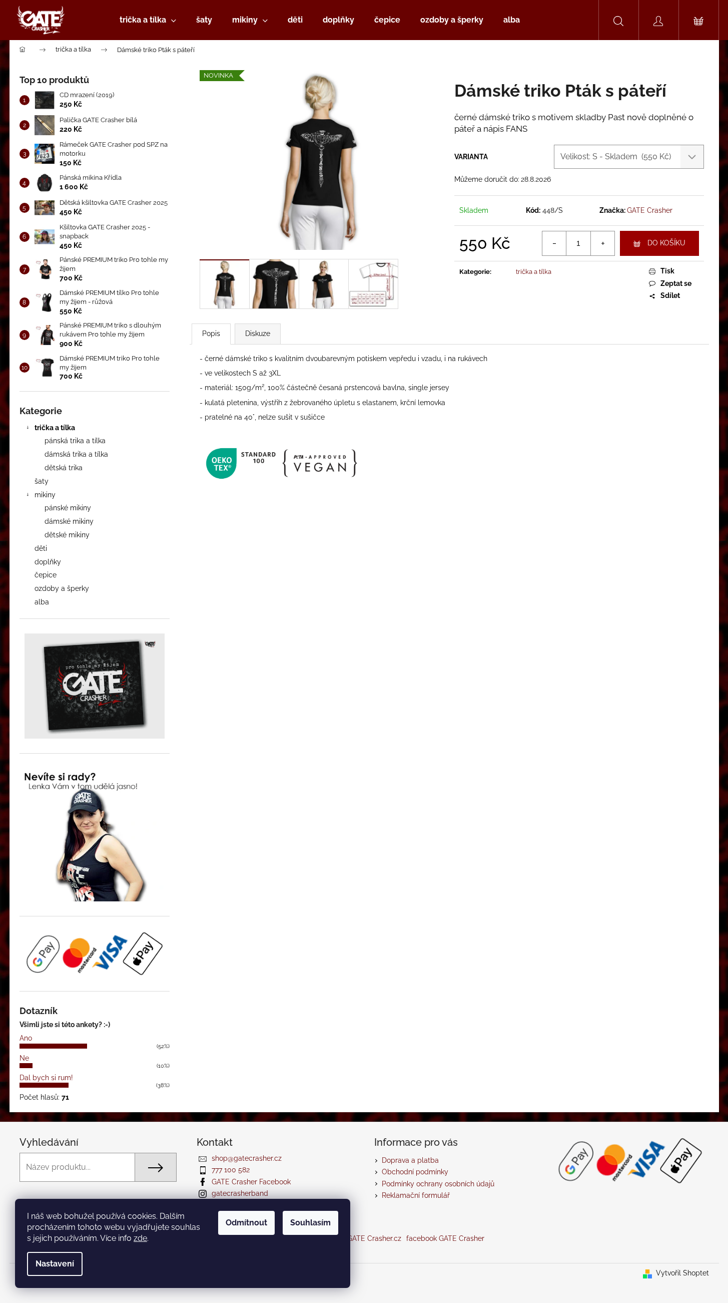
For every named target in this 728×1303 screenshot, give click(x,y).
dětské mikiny (67, 535)
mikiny (45, 495)
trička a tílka (55, 428)
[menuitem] (148, 20)
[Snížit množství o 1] (554, 243)
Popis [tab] (211, 334)
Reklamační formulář (416, 1195)
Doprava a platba (410, 1160)
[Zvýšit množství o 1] (602, 243)
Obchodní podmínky (415, 1172)
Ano (26, 1038)
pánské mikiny (68, 508)
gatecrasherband (240, 1193)
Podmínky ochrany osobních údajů (438, 1184)
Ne (24, 1058)
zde (140, 1238)
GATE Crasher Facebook (251, 1182)
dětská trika (64, 468)
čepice (46, 575)
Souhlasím (310, 1222)
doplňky (48, 562)
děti (41, 548)
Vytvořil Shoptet (682, 1273)
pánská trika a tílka (75, 441)
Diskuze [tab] (257, 334)
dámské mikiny (69, 521)
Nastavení (55, 1263)
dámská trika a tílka (76, 454)
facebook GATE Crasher (445, 1238)
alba (42, 602)
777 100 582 (231, 1170)
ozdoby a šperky (62, 588)
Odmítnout (246, 1222)
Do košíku (666, 243)
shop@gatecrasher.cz (247, 1158)
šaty (42, 481)
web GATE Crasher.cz (366, 1238)
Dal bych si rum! (46, 1078)
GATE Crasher (649, 210)
